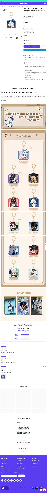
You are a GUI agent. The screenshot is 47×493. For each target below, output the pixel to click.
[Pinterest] (8, 480)
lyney (21, 448)
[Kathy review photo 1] (3, 376)
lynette (23, 448)
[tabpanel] (23, 435)
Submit (21, 475)
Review (31, 88)
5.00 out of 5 (26, 330)
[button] (17, 334)
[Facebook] (2, 480)
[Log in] (42, 3)
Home (2, 6)
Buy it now (35, 50)
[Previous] (1, 37)
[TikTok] (11, 480)
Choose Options (23, 440)
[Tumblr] (14, 480)
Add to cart (32, 46)
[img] (3, 346)
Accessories (31, 17)
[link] (8, 410)
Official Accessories (28, 325)
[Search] (5, 4)
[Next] (21, 37)
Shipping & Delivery (23, 88)
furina (19, 448)
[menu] (1, 3)
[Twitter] (20, 480)
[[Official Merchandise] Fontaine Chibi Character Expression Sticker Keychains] (23, 429)
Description (14, 88)
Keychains (20, 325)
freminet (25, 448)
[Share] (45, 46)
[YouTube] (17, 480)
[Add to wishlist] (42, 46)
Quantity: (25, 35)
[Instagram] (5, 480)
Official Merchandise (30, 16)
